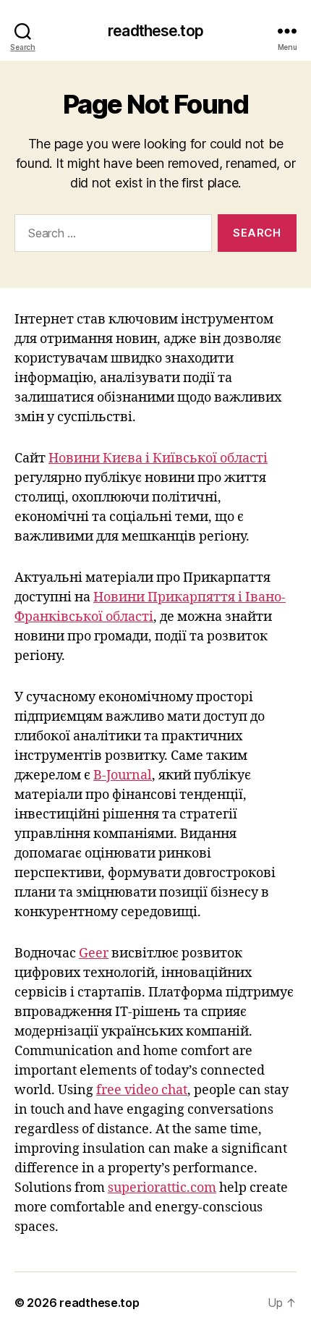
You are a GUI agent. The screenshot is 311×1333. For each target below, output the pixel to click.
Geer (93, 953)
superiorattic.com (162, 1188)
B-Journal (122, 775)
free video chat (141, 1090)
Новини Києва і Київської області (158, 458)
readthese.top (155, 30)
